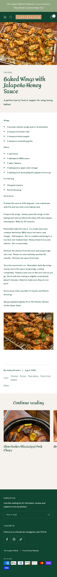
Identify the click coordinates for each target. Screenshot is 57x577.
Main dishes (33, 376)
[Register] (48, 515)
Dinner (23, 376)
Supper (14, 379)
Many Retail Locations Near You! (29, 7)
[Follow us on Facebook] (7, 539)
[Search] (10, 17)
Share (6, 385)
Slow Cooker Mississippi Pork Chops (23, 448)
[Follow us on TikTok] (20, 539)
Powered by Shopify (30, 550)
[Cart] (51, 17)
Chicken (8, 72)
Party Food (45, 376)
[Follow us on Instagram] (13, 539)
